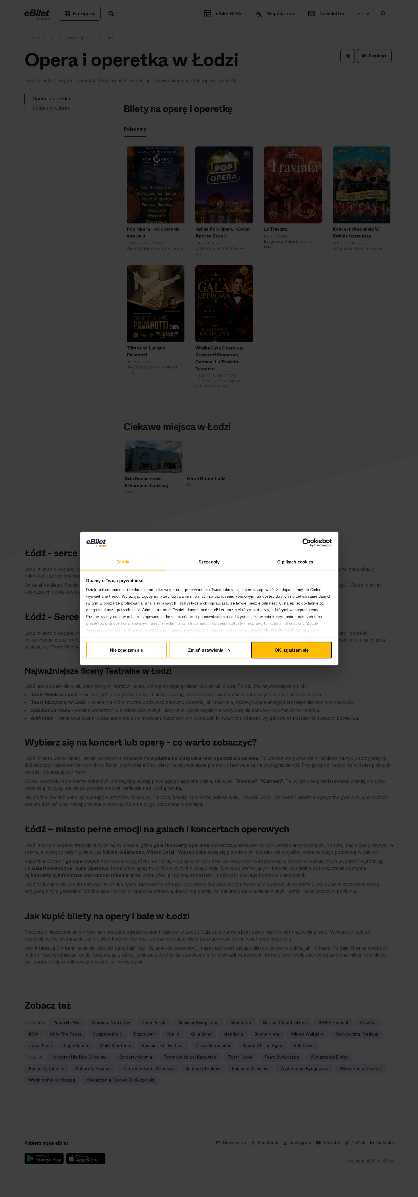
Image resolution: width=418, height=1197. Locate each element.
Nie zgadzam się (126, 650)
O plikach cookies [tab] (295, 561)
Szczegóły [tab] (209, 561)
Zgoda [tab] (122, 561)
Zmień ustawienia (205, 650)
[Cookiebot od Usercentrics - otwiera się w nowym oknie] (307, 542)
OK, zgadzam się (292, 650)
